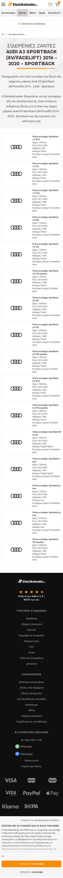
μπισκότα (31, 663)
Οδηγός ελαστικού (31, 624)
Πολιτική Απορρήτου (31, 658)
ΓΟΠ (31, 646)
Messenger (27, 753)
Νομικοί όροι (31, 641)
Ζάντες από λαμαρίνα (32, 687)
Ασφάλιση (31, 618)
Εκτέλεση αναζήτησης (33, 23)
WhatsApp (26, 746)
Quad (42, 12)
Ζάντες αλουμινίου (31, 693)
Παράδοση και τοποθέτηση (31, 721)
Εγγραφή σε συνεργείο (31, 635)
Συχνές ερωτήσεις (31, 766)
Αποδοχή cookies (32, 864)
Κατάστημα (31, 704)
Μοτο (32, 12)
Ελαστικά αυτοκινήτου (31, 682)
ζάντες (22, 12)
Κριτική (31, 629)
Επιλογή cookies (31, 872)
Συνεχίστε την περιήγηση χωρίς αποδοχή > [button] (40, 820)
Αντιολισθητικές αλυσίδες (31, 699)
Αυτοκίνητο (8, 12)
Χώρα (31, 652)
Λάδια (31, 710)
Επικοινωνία (32, 760)
